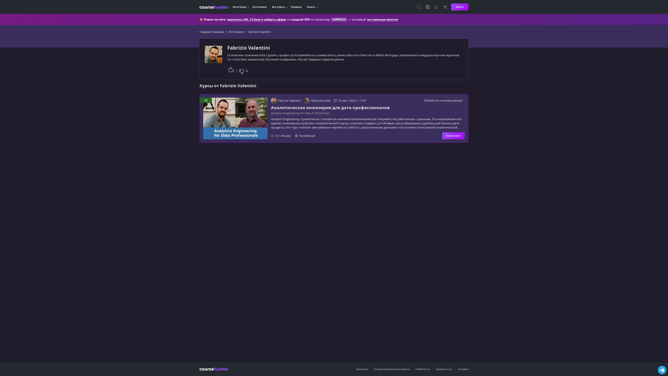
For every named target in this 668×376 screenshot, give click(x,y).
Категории (239, 7)
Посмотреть (453, 135)
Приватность (444, 369)
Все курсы (278, 7)
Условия (463, 369)
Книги (311, 7)
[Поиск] (418, 7)
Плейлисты (423, 369)
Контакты (362, 369)
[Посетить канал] (662, 370)
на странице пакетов (382, 19)
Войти (460, 7)
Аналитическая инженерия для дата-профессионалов (330, 107)
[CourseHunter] (214, 6)
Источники (259, 7)
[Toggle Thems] (436, 7)
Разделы (296, 7)
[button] (231, 69)
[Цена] (445, 7)
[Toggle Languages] (427, 7)
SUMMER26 (339, 19)
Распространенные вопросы (392, 369)
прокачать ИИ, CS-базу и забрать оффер (256, 19)
